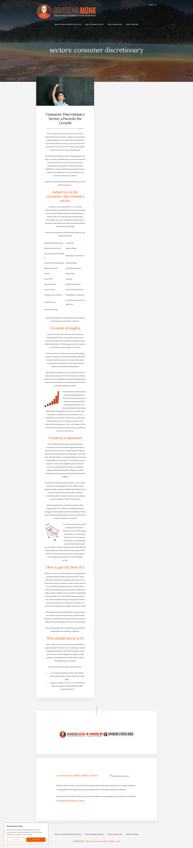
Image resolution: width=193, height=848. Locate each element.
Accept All (36, 839)
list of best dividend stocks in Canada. (70, 800)
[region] (26, 833)
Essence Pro (89, 841)
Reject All (16, 839)
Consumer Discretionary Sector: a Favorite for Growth (65, 118)
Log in (118, 841)
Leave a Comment (76, 128)
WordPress (111, 841)
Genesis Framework (101, 841)
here (70, 185)
